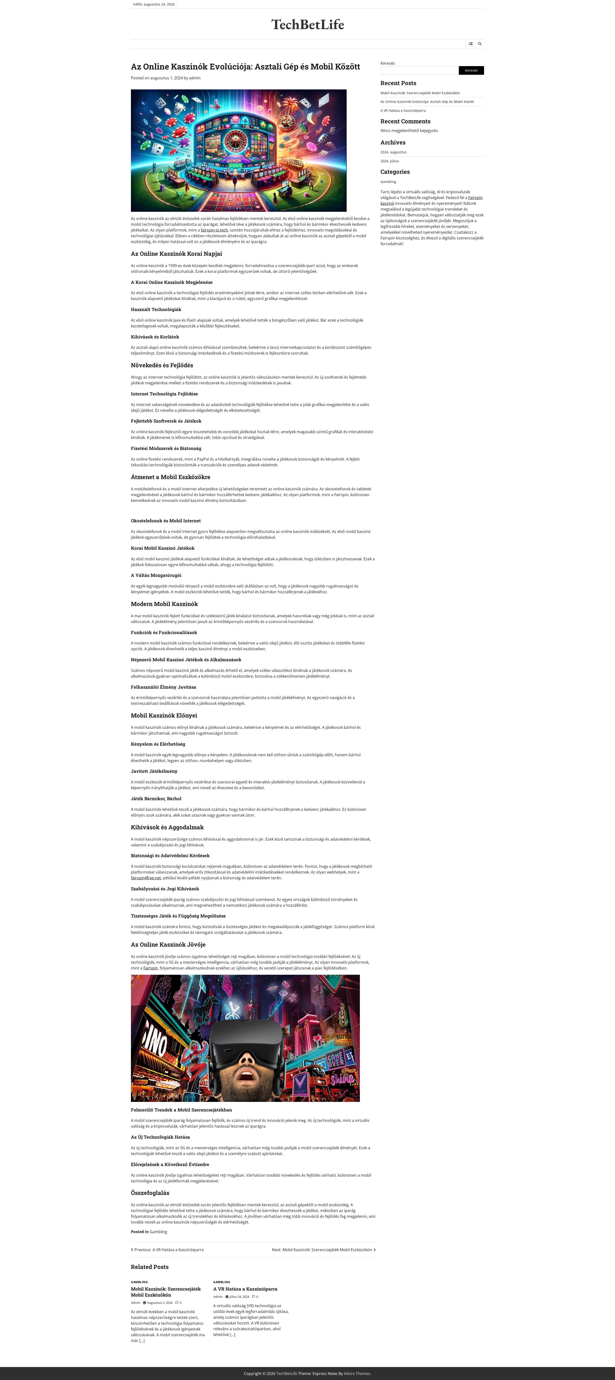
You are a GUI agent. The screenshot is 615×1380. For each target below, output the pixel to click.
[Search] (479, 43)
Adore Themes (357, 1373)
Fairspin (150, 968)
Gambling (158, 1231)
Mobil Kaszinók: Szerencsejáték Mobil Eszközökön (166, 1292)
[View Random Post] (470, 43)
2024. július (390, 161)
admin (195, 78)
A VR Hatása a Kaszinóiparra (245, 1289)
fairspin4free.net (146, 877)
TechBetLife (307, 24)
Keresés (388, 63)
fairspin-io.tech (214, 230)
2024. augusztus (394, 152)
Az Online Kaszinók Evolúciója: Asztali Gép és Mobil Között (427, 102)
